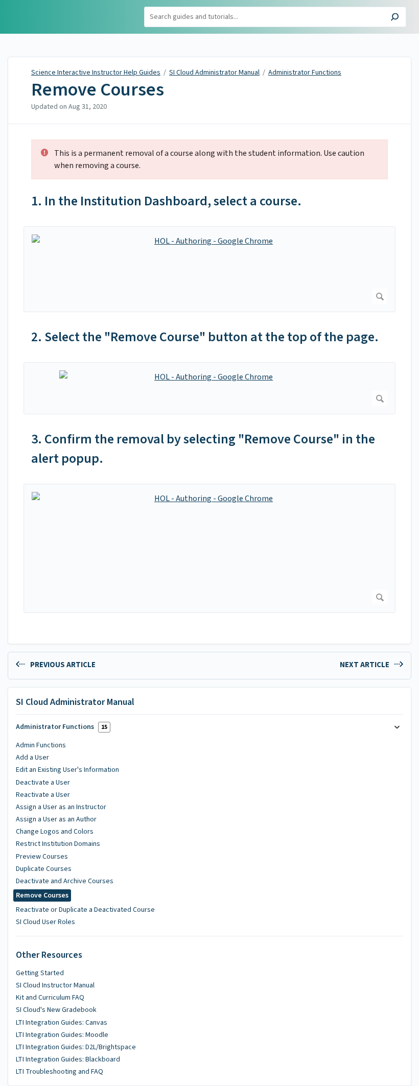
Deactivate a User (43, 782)
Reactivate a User (43, 795)
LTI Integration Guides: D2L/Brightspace (76, 1047)
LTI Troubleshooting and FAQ (59, 1072)
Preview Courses (42, 857)
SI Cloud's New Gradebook (56, 1010)
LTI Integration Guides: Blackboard (68, 1059)
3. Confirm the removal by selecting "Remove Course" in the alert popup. (203, 449)
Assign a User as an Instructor (61, 807)
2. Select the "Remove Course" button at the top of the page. (205, 336)
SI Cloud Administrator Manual (214, 72)
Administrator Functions (304, 72)
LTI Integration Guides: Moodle (62, 1035)
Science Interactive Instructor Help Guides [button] (54, 11)
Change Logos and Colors (55, 832)
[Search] (395, 18)
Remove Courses (97, 90)
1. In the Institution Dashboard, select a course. (166, 201)
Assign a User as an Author (56, 819)
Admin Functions (41, 745)
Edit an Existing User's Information (67, 770)
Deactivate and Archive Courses (64, 881)
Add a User (32, 757)
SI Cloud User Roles (45, 922)
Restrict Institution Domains (58, 844)
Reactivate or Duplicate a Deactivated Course (85, 910)
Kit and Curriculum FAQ (50, 998)
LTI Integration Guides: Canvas (61, 1023)
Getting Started (40, 973)
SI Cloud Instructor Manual (55, 985)
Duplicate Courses (44, 869)
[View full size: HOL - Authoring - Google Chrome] (209, 269)
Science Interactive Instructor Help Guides (95, 72)
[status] (209, 159)
